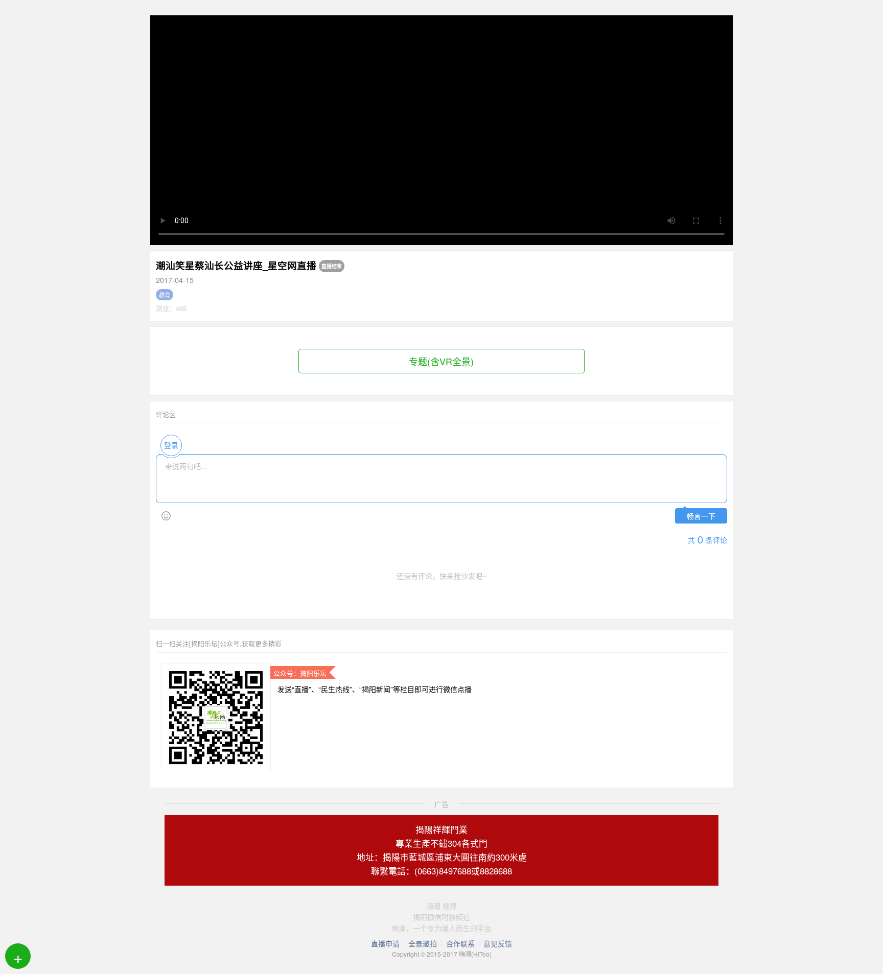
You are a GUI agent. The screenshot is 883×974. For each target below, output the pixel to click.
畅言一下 (701, 516)
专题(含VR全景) (441, 361)
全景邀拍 (422, 943)
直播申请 (385, 943)
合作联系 (460, 943)
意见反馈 (497, 943)
